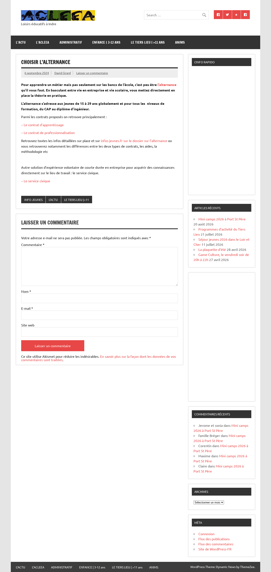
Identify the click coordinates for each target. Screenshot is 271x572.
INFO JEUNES (33, 200)
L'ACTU (53, 200)
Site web (27, 325)
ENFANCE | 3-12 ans (106, 42)
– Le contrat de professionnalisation (48, 132)
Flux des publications (214, 539)
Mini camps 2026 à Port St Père (222, 219)
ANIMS (180, 42)
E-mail (27, 308)
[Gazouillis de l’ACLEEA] (227, 14)
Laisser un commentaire (92, 73)
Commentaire (32, 244)
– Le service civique (35, 181)
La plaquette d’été (212, 249)
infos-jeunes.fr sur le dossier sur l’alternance (133, 140)
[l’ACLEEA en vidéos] (236, 14)
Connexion (206, 534)
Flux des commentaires (215, 544)
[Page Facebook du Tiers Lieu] (245, 14)
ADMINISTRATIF (70, 42)
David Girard (62, 73)
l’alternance (166, 84)
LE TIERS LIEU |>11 (76, 200)
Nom (26, 291)
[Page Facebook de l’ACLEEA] (218, 14)
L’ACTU (21, 42)
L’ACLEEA (42, 42)
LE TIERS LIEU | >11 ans (148, 42)
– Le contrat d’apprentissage (42, 125)
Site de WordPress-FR (214, 549)
